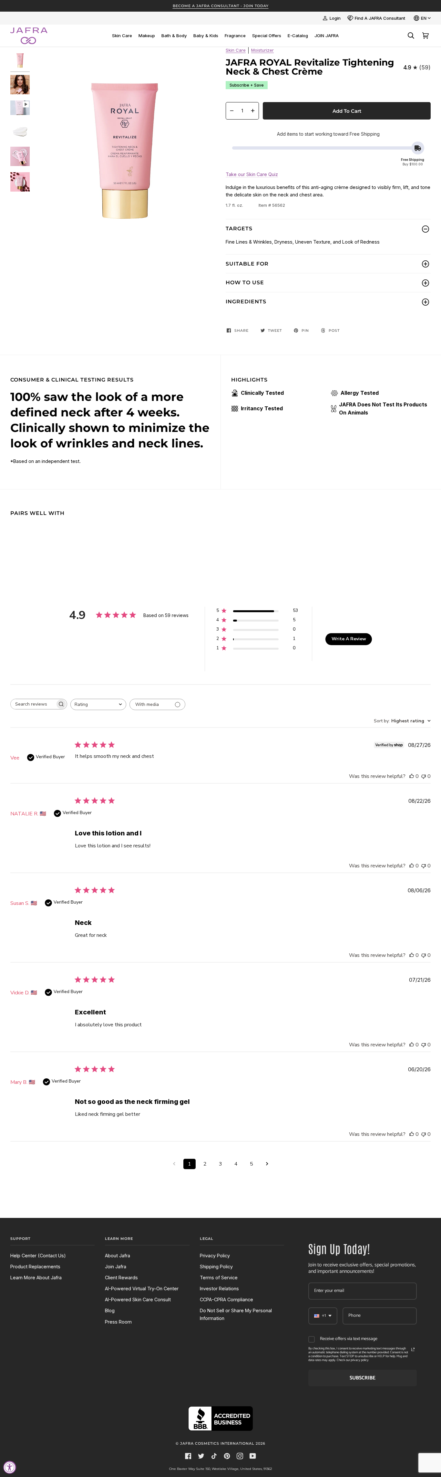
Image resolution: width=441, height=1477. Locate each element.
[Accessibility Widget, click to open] (9, 1467)
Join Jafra (115, 1266)
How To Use (245, 282)
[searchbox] (33, 704)
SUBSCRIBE (362, 1378)
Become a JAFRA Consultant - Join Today (221, 6)
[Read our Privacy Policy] (413, 1349)
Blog (110, 1310)
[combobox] (98, 704)
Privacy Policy (215, 1255)
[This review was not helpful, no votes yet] (423, 776)
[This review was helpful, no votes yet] (411, 776)
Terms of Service (219, 1277)
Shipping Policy (216, 1266)
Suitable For (247, 264)
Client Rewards (121, 1277)
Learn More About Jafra (36, 1277)
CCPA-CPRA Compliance (226, 1299)
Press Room (118, 1322)
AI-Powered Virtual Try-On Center (142, 1288)
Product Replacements (35, 1266)
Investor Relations (219, 1288)
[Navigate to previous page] (174, 1164)
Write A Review (349, 639)
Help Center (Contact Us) (38, 1255)
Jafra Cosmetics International (217, 1443)
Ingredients (246, 302)
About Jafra (117, 1255)
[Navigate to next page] (267, 1164)
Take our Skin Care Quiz (252, 174)
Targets (239, 228)
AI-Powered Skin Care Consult (138, 1299)
